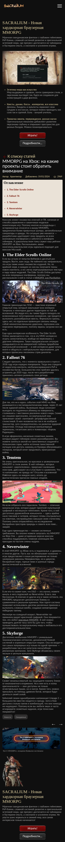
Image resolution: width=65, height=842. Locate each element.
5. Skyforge (12, 215)
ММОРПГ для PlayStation (47, 278)
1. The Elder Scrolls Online (20, 190)
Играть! (32, 135)
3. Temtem (12, 202)
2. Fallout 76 (13, 196)
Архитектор (16, 176)
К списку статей (21, 157)
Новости (7, 717)
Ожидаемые (21, 717)
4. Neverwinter (14, 208)
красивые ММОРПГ (28, 620)
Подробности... (32, 143)
